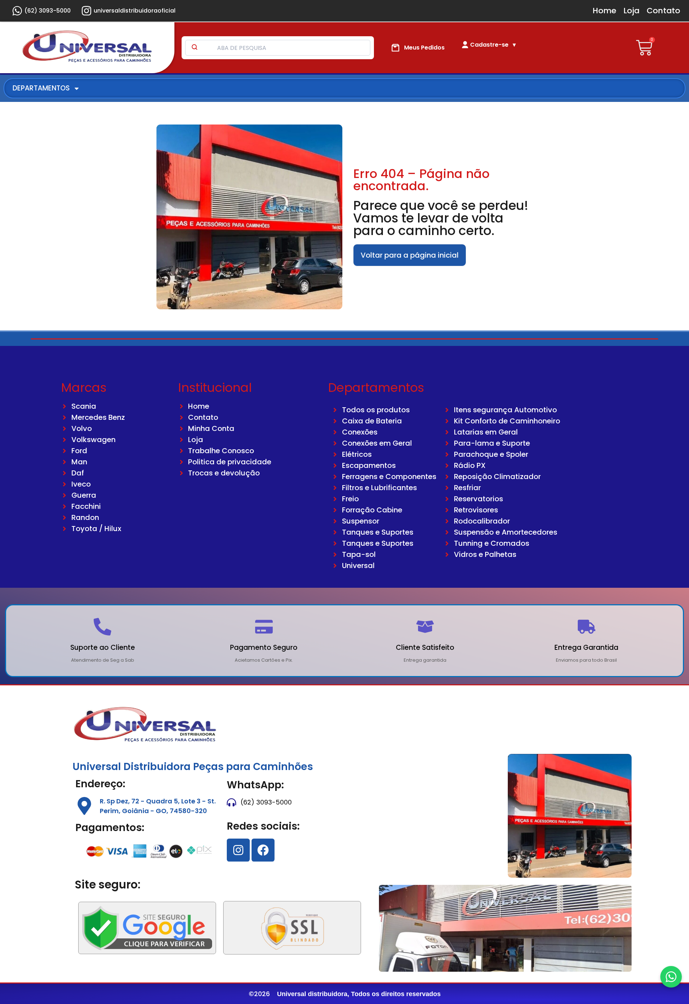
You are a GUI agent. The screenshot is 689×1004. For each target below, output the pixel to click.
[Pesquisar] (194, 47)
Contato (663, 10)
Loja (631, 10)
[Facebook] (263, 850)
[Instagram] (238, 850)
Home (604, 10)
